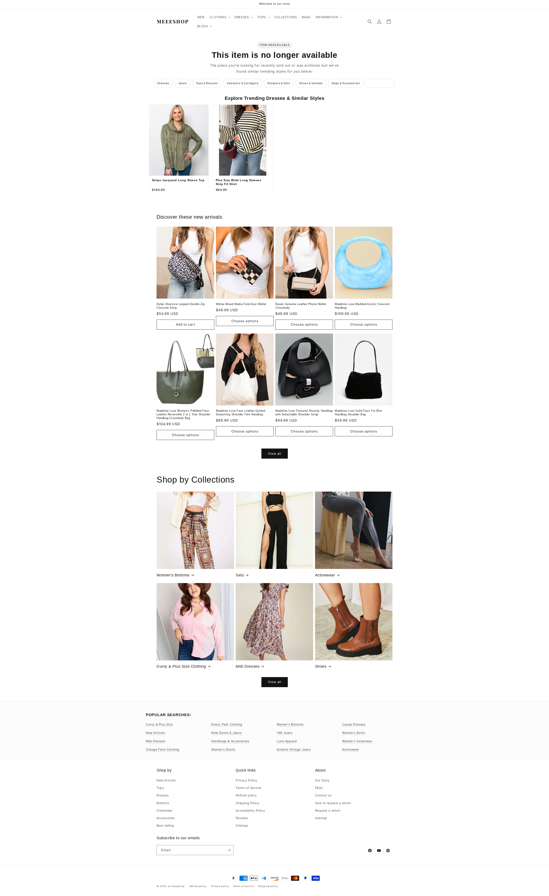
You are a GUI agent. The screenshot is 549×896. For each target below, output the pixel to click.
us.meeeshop (176, 886)
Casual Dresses (353, 724)
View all (274, 454)
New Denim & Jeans (226, 732)
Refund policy (246, 795)
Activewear (325, 575)
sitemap (321, 818)
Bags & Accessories (346, 83)
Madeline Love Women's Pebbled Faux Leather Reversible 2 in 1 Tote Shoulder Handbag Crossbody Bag (183, 414)
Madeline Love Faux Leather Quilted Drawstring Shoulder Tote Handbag (240, 412)
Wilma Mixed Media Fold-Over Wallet (241, 304)
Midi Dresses (247, 666)
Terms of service (243, 886)
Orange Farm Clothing (162, 749)
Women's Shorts (223, 749)
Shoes (321, 666)
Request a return (328, 810)
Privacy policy (220, 886)
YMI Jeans (284, 732)
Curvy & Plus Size (159, 724)
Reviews (242, 818)
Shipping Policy (247, 803)
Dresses (163, 83)
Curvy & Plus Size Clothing (181, 666)
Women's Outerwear (357, 741)
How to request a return (333, 803)
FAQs (319, 788)
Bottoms (163, 803)
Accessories (166, 818)
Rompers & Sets (278, 83)
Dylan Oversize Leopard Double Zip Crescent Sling (181, 305)
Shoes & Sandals (311, 83)
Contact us (323, 795)
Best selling (165, 825)
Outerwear (164, 810)
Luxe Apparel (287, 741)
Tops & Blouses (207, 83)
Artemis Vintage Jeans (294, 749)
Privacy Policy (246, 780)
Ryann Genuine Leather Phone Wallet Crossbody (300, 305)
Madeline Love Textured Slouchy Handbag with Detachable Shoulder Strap (304, 412)
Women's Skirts (353, 732)
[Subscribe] (229, 850)
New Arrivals (155, 732)
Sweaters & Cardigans (242, 83)
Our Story (322, 780)
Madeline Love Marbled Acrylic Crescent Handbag (362, 305)
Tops (160, 788)
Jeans (182, 83)
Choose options (244, 321)
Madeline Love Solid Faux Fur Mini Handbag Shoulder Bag (358, 412)
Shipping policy (268, 886)
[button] (219, 17)
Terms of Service (248, 788)
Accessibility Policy (250, 810)
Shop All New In (380, 83)
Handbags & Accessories (230, 741)
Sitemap (242, 825)
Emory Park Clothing (226, 724)
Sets (240, 575)
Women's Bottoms (173, 575)
